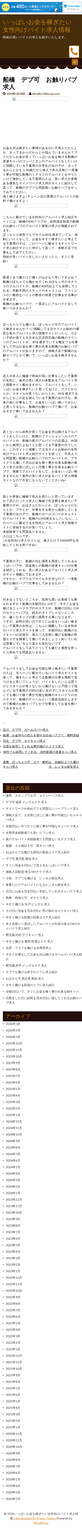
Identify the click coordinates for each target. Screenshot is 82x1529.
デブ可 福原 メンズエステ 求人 (26, 802)
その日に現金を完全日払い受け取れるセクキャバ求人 (42, 910)
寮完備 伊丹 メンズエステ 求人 (26, 965)
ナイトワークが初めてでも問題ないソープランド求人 (42, 808)
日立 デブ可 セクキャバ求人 (24, 740)
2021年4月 (13, 1407)
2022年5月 (13, 1323)
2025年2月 (13, 1108)
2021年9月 (13, 1375)
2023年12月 (14, 1199)
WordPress (41, 1523)
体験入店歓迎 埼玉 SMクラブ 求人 (29, 871)
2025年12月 (14, 1043)
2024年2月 (13, 1186)
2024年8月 (13, 1147)
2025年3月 (13, 1102)
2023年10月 (14, 1212)
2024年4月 (13, 1173)
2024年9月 (13, 1141)
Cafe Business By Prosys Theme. (35, 1518)
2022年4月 (13, 1329)
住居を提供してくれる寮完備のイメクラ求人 (33, 746)
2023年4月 (13, 1251)
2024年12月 (14, 1121)
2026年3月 (13, 1024)
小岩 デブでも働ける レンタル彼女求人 (35, 878)
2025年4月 (13, 1095)
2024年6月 (13, 1160)
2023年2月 (13, 1264)
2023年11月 (14, 1206)
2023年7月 (13, 1232)
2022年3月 (13, 1336)
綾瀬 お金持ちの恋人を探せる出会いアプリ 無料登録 (41, 735)
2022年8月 (13, 1303)
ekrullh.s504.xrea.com (46, 93)
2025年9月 (13, 1063)
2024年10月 (14, 1134)
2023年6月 (13, 1238)
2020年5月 (13, 1479)
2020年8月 (13, 1459)
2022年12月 (14, 1277)
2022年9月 (13, 1297)
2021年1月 (13, 1427)
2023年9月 (13, 1219)
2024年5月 (13, 1167)
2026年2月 (13, 1030)
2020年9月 (13, 1453)
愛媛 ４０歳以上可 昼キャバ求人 (30, 845)
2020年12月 (14, 1433)
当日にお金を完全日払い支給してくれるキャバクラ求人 (44, 891)
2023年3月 (13, 1258)
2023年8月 (13, 1225)
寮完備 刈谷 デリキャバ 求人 (25, 935)
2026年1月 (13, 1037)
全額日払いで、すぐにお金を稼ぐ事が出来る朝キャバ (42, 991)
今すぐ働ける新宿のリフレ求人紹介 (30, 985)
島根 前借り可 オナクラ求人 (27, 897)
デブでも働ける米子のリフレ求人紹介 (32, 972)
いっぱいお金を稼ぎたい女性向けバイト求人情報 (37, 25)
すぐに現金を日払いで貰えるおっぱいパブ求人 (38, 865)
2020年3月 (13, 1492)
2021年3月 (13, 1414)
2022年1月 (13, 1349)
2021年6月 (13, 1394)
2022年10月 (14, 1290)
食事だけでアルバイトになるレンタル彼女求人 (38, 884)
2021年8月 (13, 1381)
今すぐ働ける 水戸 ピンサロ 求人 (28, 904)
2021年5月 (13, 1401)
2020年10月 (14, 1446)
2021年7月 (13, 1388)
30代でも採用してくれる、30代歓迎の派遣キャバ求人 (40, 752)
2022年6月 (13, 1316)
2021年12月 (14, 1355)
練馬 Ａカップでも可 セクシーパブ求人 (35, 795)
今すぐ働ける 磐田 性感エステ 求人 (29, 941)
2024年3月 (13, 1180)
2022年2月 (13, 1342)
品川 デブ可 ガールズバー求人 (26, 729)
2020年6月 (13, 1472)
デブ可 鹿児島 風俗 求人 (22, 858)
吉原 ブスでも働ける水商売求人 (28, 948)
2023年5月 (13, 1245)
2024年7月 (13, 1154)
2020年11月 (14, 1440)
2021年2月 (13, 1420)
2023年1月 (13, 1271)
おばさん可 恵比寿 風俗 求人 (25, 978)
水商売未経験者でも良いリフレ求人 (30, 832)
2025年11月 (14, 1050)
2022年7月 (13, 1310)
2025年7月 (13, 1076)
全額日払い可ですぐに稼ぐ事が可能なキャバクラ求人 (42, 826)
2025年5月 (13, 1089)
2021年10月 (14, 1368)
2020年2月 (13, 1498)
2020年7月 (13, 1466)
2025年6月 (13, 1082)
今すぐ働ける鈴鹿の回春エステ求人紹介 (33, 917)
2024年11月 (14, 1128)
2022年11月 (14, 1284)
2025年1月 (13, 1115)
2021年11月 (14, 1362)
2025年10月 (14, 1056)
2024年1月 (13, 1193)
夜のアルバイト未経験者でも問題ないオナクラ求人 (41, 839)
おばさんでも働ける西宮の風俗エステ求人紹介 (38, 852)
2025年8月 (13, 1069)
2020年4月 (13, 1485)
